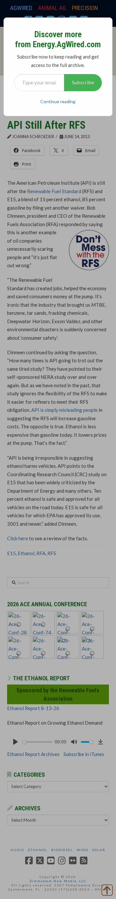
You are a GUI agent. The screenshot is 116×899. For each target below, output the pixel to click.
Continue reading (57, 101)
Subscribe (83, 82)
